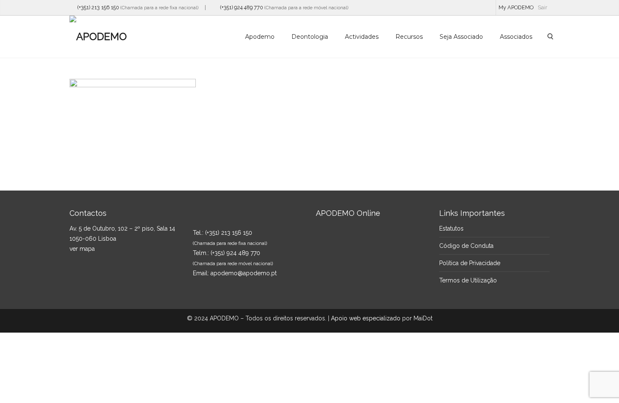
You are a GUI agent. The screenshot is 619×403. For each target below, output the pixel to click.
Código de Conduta (466, 245)
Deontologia (309, 36)
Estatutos (451, 228)
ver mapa (82, 248)
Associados (516, 36)
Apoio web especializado (365, 318)
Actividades (362, 36)
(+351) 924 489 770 (239, 7)
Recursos (409, 36)
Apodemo (260, 36)
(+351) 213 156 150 (96, 7)
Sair (542, 7)
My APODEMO (516, 7)
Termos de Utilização (468, 280)
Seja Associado (461, 36)
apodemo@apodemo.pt (244, 273)
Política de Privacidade (469, 263)
